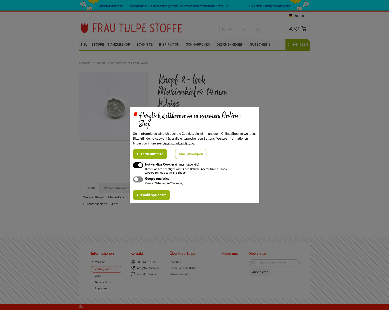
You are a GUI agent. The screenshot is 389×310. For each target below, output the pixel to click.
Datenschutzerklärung (178, 143)
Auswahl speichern (151, 194)
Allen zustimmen (150, 154)
